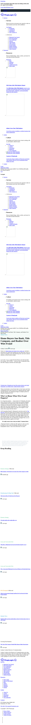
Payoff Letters (12, 45)
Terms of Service (7, 712)
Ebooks (5, 687)
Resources (5, 50)
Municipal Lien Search (14, 37)
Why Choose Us (13, 32)
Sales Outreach (12, 49)
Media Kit (11, 149)
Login (2, 166)
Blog (10, 60)
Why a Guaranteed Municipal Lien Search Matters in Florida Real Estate (15, 569)
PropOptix (3, 1)
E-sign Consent (6, 713)
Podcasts (11, 63)
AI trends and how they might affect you (9, 520)
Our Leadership (12, 150)
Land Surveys (6, 668)
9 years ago (12, 348)
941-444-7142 (6, 9)
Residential (11, 28)
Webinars (11, 62)
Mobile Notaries (13, 46)
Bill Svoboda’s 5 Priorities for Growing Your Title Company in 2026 (14, 471)
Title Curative (12, 43)
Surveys (11, 41)
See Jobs (8, 144)
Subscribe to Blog (5, 167)
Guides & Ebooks (13, 64)
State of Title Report (8, 681)
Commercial (12, 29)
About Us (11, 145)
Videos (5, 683)
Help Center (12, 66)
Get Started (8, 27)
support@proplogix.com (12, 706)
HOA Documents (13, 38)
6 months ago (5, 474)
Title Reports (12, 42)
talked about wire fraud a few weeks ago (15, 351)
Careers (11, 146)
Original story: (15, 386)
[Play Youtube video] (15, 375)
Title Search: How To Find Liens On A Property (10, 495)
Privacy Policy (6, 711)
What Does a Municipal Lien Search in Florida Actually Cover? (13, 544)
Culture (5, 134)
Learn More (3, 7)
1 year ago (4, 499)
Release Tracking (13, 47)
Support (5, 11)
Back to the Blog (4, 330)
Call (1, 171)
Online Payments (7, 715)
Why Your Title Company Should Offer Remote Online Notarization (14, 644)
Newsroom (11, 148)
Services (5, 18)
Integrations (12, 31)
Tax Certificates (12, 39)
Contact (5, 164)
